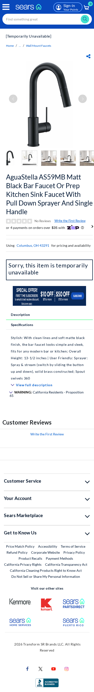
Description (20, 315)
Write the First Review (70, 221)
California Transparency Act (66, 564)
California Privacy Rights (22, 564)
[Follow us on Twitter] (40, 668)
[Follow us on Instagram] (66, 668)
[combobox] (47, 19)
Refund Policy (17, 552)
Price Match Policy (20, 546)
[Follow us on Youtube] (53, 668)
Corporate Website (45, 552)
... (20, 45)
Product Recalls (30, 558)
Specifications (22, 325)
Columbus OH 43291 (33, 245)
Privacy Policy (74, 552)
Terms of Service (73, 546)
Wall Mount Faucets (38, 45)
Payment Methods (59, 558)
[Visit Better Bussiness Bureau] (47, 682)
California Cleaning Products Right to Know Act (46, 570)
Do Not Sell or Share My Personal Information (45, 576)
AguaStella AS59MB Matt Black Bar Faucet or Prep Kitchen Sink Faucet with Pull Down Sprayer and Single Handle (49, 194)
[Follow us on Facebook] (27, 668)
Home (10, 45)
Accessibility (47, 546)
